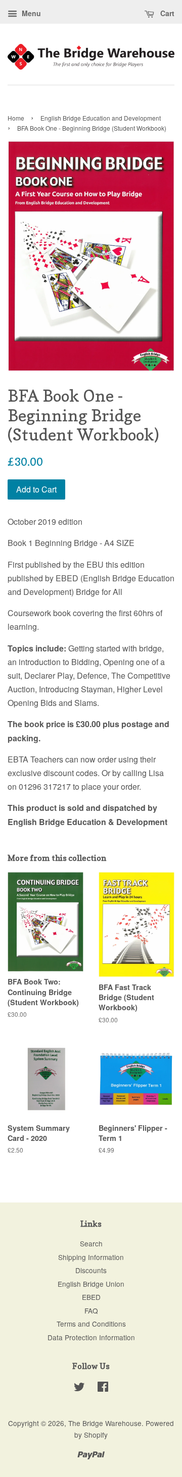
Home (16, 118)
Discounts (91, 1270)
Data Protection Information (91, 1337)
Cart (166, 13)
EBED (91, 1297)
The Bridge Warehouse (105, 1423)
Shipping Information (91, 1257)
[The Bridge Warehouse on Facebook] (103, 1388)
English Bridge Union (91, 1284)
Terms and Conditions (91, 1324)
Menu (30, 13)
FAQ (91, 1310)
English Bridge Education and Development (100, 118)
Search (91, 1243)
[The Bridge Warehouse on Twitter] (79, 1388)
